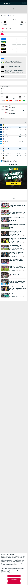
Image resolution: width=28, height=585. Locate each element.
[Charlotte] (3, 134)
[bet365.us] (3, 42)
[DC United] (3, 148)
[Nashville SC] (3, 125)
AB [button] (10, 122)
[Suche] (23, 3)
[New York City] (3, 139)
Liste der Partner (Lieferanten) (7, 572)
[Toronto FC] (3, 146)
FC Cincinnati (7, 136)
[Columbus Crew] (3, 155)
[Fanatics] (3, 52)
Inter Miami (5, 24)
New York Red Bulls (7, 141)
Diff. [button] (23, 122)
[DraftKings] (3, 49)
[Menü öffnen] (25, 3)
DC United (22, 24)
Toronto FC (7, 146)
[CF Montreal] (3, 153)
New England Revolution (7, 132)
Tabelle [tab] (10, 28)
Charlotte (6, 134)
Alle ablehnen (14, 579)
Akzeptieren (14, 576)
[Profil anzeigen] (5, 22)
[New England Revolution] (3, 132)
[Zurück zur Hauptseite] (6, 3)
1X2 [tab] (2, 34)
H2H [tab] (6, 28)
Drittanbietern (14, 564)
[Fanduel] (3, 39)
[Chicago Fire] (3, 129)
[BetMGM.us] (3, 45)
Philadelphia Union (7, 150)
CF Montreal (7, 153)
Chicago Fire (7, 129)
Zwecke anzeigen (14, 582)
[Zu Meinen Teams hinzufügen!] (2, 22)
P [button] (25, 122)
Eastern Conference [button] (6, 122)
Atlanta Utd (7, 157)
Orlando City (7, 143)
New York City (7, 139)
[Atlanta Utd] (3, 158)
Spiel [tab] (3, 28)
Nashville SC (7, 124)
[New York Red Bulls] (3, 141)
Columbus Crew (7, 155)
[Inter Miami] (3, 127)
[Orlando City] (3, 143)
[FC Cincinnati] (3, 136)
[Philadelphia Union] (3, 151)
